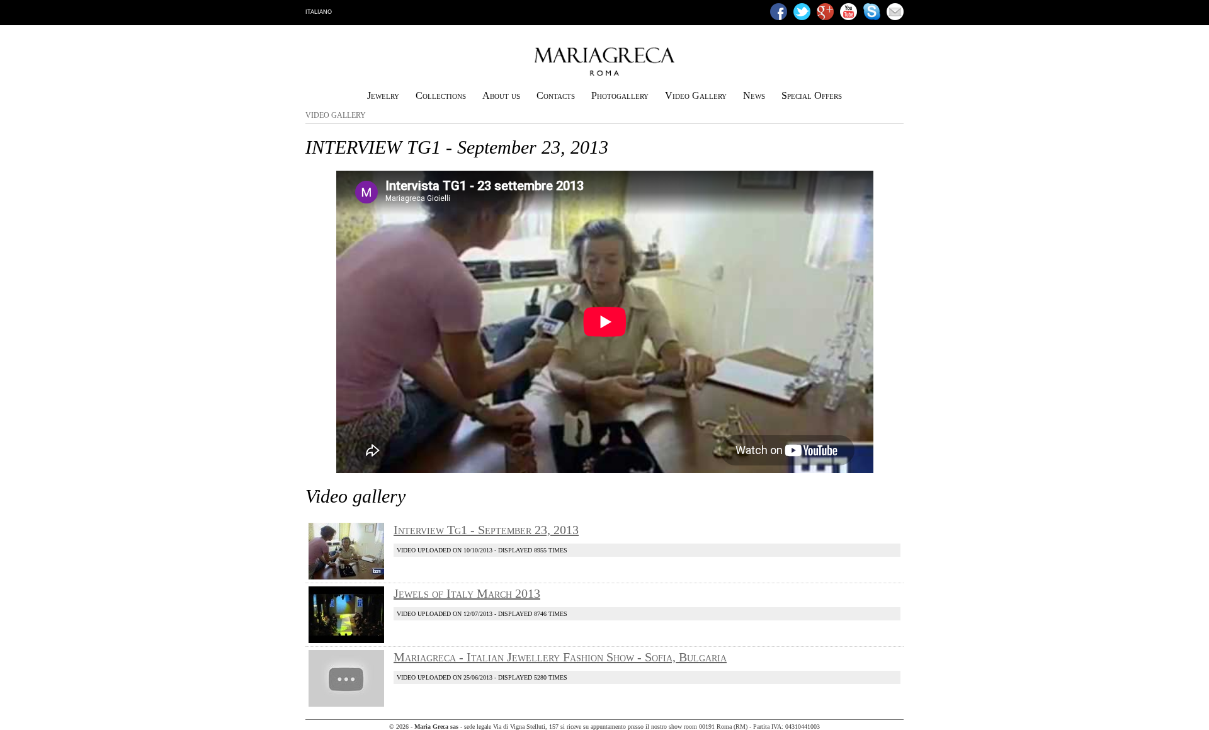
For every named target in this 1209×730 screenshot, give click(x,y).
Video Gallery (696, 95)
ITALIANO (318, 12)
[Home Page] (604, 73)
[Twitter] (801, 11)
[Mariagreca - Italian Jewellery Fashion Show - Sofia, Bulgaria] (346, 704)
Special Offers (811, 95)
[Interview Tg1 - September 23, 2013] (346, 577)
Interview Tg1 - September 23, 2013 (486, 530)
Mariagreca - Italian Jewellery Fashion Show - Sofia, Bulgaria (560, 657)
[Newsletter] (895, 11)
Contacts (555, 95)
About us (501, 95)
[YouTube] (848, 11)
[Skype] (871, 11)
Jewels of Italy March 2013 (467, 593)
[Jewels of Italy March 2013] (346, 640)
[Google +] (825, 11)
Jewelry (383, 95)
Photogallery (620, 95)
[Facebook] (778, 11)
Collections (441, 95)
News (754, 95)
